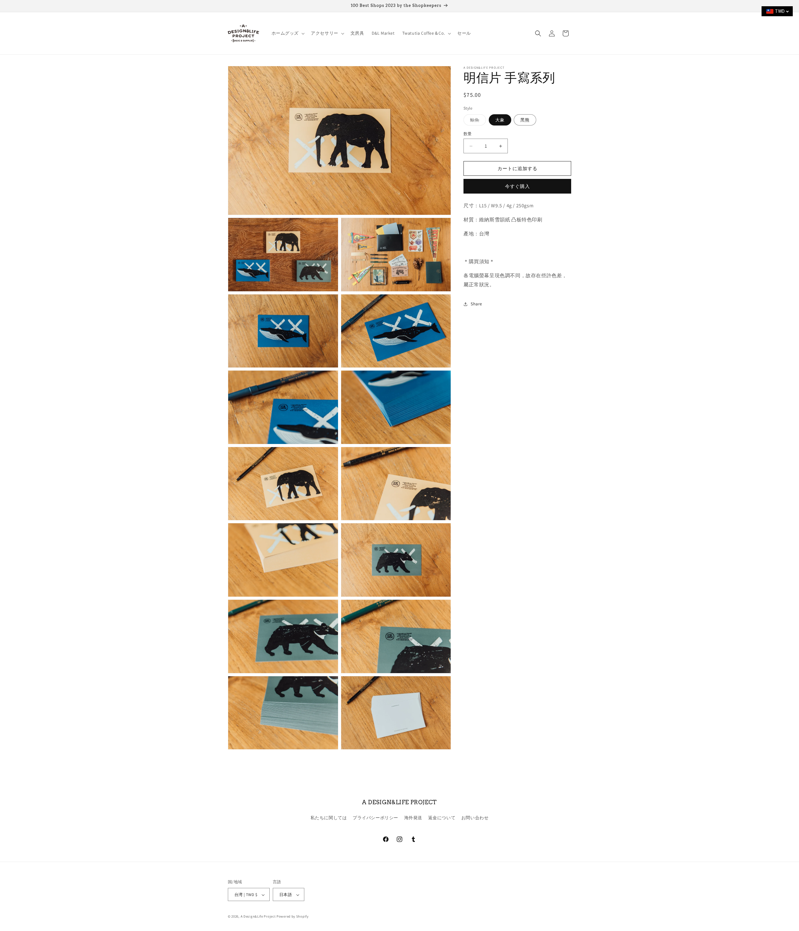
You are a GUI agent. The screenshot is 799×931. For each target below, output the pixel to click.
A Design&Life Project (258, 916)
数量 (467, 133)
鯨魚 (477, 121)
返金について (442, 817)
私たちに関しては (329, 817)
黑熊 (525, 120)
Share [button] (476, 304)
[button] (287, 33)
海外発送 (413, 817)
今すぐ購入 (517, 186)
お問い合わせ (475, 817)
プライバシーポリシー (375, 817)
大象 (500, 120)
